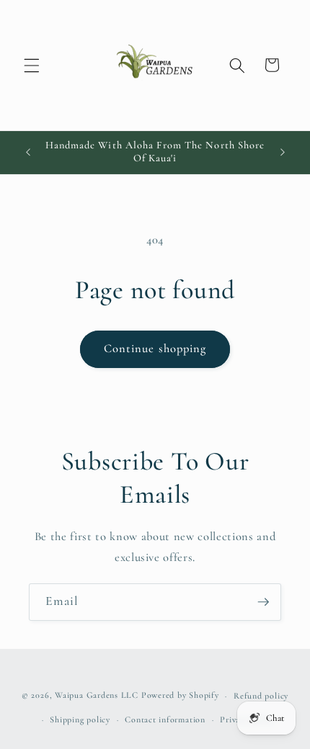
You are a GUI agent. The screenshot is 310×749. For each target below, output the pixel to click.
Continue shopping (155, 348)
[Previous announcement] (28, 152)
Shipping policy (80, 719)
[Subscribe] (263, 602)
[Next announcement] (282, 152)
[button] (31, 65)
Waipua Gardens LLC (96, 696)
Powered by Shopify (180, 696)
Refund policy (261, 696)
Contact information (165, 719)
